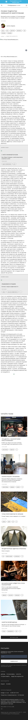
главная (2, 36)
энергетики (12, 30)
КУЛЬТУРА (18, 674)
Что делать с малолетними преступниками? (11, 439)
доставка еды (16, 556)
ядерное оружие (9, 556)
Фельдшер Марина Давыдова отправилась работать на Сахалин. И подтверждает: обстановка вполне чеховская (12, 480)
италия (4, 631)
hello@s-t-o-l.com (5, 692)
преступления (5, 449)
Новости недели (6, 550)
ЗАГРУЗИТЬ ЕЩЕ (14, 637)
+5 (22, 556)
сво (13, 521)
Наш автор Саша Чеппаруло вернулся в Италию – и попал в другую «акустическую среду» (14, 625)
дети (7, 30)
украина (4, 521)
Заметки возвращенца (9, 622)
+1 (16, 449)
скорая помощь (5, 487)
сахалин (18, 487)
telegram (3, 684)
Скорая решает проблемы (11, 476)
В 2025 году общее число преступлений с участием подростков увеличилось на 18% (12, 443)
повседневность (10, 631)
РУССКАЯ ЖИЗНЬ (11, 674)
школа (3, 30)
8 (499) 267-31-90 (14, 692)
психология (10, 595)
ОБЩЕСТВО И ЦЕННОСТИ (11, 36)
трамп (9, 521)
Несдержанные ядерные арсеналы (14, 548)
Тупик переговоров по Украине (12, 514)
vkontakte (8, 684)
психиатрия (17, 595)
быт (16, 631)
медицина (12, 487)
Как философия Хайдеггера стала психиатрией (13, 584)
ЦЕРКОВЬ (3, 674)
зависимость (19, 30)
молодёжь (9, 33)
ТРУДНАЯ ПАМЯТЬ (5, 676)
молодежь (3, 33)
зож (24, 30)
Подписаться (14, 661)
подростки (12, 449)
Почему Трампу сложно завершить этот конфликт (14, 516)
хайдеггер (4, 595)
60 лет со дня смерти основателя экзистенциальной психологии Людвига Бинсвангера (11, 588)
